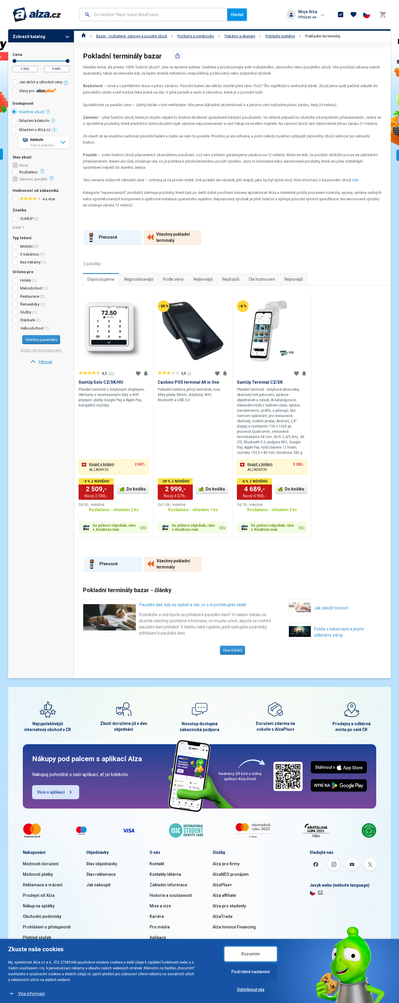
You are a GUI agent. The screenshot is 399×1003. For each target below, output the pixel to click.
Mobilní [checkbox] (26, 246)
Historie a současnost (171, 895)
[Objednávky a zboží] (340, 14)
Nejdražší (230, 279)
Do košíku (136, 489)
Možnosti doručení (41, 863)
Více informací (31, 993)
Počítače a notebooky (195, 36)
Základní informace (168, 885)
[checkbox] (41, 83)
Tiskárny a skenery (239, 36)
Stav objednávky (101, 863)
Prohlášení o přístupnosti (47, 927)
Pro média (160, 927)
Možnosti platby (38, 874)
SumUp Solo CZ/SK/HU (101, 382)
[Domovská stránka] (83, 36)
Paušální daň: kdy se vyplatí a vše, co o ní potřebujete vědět (192, 604)
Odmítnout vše (250, 989)
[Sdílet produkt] (177, 55)
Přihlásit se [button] (307, 17)
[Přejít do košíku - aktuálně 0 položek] (382, 14)
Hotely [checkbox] (25, 280)
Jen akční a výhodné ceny (40, 82)
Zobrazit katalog (29, 36)
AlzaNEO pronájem (231, 874)
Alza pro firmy (226, 863)
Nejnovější (293, 279)
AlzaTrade (223, 916)
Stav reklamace (101, 874)
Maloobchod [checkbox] (31, 288)
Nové (23, 165)
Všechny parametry (41, 339)
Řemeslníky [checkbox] (29, 304)
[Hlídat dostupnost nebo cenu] (146, 373)
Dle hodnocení (262, 279)
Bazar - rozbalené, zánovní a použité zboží (131, 36)
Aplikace (158, 937)
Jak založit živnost (331, 608)
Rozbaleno (28, 172)
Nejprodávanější (138, 279)
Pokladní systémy (280, 36)
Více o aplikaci (51, 792)
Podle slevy (173, 279)
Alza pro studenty (229, 906)
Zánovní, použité (33, 179)
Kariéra (157, 916)
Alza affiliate (224, 895)
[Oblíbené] (353, 14)
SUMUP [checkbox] (26, 218)
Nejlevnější (203, 279)
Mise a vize (160, 906)
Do (68, 61)
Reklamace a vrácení (43, 885)
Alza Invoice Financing (234, 927)
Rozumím (250, 954)
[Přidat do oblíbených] (138, 373)
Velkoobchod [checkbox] (31, 328)
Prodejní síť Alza (39, 895)
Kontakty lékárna (165, 874)
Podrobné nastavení (250, 971)
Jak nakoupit (98, 885)
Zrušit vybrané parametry (41, 350)
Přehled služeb (37, 937)
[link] (41, 362)
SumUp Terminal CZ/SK (260, 382)
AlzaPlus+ (222, 885)
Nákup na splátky (39, 906)
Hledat (237, 14)
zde (355, 180)
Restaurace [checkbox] (29, 296)
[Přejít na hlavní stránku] (37, 14)
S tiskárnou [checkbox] (29, 254)
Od (14, 61)
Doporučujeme (101, 279)
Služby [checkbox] (25, 312)
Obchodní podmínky (42, 916)
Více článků (232, 650)
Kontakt (157, 863)
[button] (114, 467)
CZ (320, 892)
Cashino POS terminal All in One (188, 382)
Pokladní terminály (322, 36)
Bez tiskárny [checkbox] (30, 262)
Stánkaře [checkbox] (27, 320)
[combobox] (153, 14)
